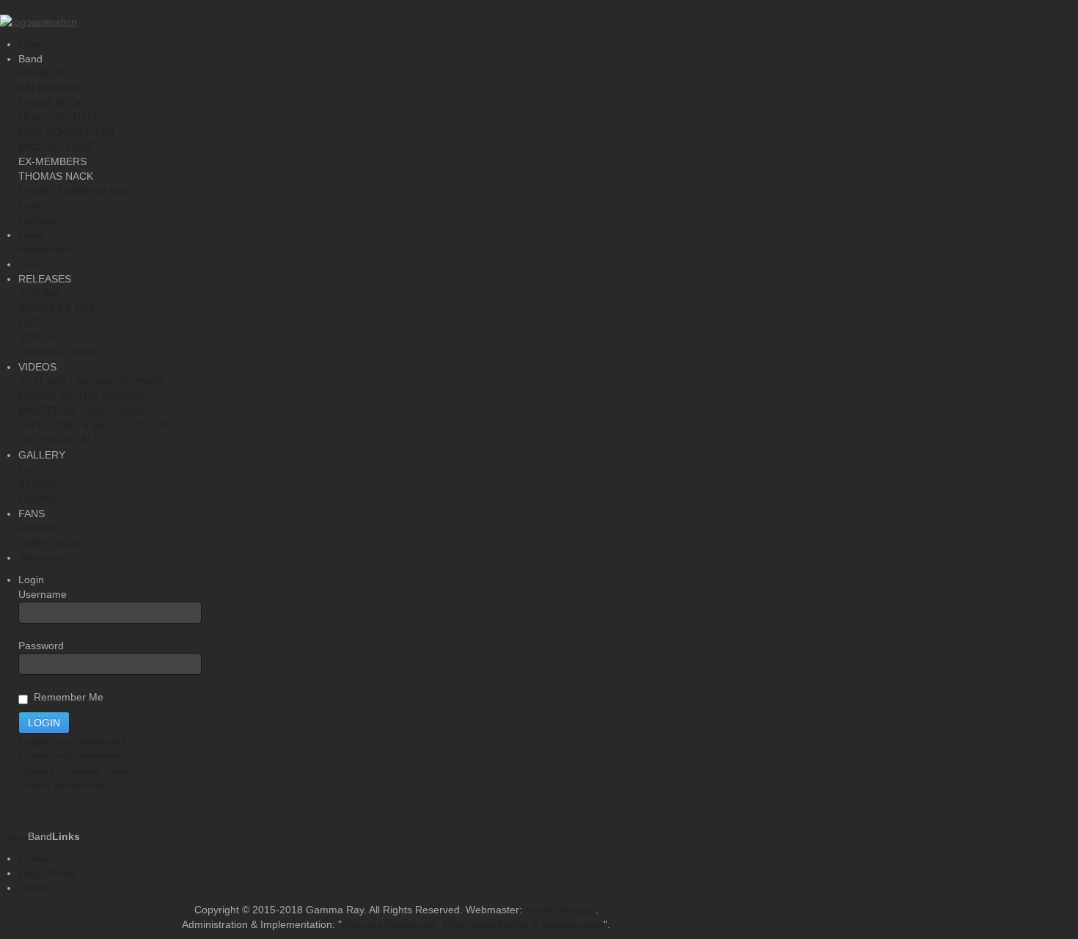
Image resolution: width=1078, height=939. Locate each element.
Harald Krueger (560, 910)
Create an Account (61, 785)
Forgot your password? (72, 741)
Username (42, 594)
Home (14, 836)
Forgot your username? (73, 755)
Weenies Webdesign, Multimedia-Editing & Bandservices (473, 924)
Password (41, 645)
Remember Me (65, 697)
